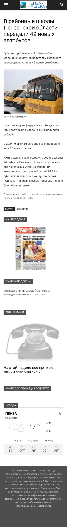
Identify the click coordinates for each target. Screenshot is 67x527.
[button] (6, 5)
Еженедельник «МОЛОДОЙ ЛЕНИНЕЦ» (27, 290)
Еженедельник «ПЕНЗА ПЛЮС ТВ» (24, 294)
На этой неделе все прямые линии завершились (28, 369)
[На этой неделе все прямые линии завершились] (33, 341)
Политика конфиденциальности (33, 505)
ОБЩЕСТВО (22, 209)
